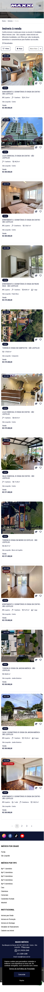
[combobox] (30, 49)
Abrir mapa (26, 947)
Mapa (20, 48)
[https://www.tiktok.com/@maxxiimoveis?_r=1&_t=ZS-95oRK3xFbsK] (16, 836)
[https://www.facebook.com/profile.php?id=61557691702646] (10, 836)
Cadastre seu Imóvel (7, 931)
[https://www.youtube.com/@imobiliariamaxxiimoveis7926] (22, 836)
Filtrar (7, 48)
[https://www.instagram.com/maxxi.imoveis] (4, 836)
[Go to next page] (32, 826)
